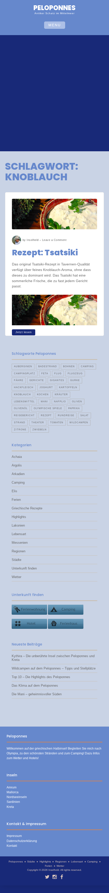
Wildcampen (78, 422)
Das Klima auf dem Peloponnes (35, 685)
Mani (44, 401)
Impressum (14, 836)
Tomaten (56, 422)
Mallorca (13, 792)
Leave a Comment (54, 239)
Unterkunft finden (24, 568)
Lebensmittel (24, 401)
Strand (19, 422)
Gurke (75, 380)
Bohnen (69, 366)
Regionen (18, 551)
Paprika (74, 408)
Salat (84, 415)
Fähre (18, 380)
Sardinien (13, 802)
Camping (87, 366)
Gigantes (57, 380)
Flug (58, 373)
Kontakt (12, 846)
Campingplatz (24, 373)
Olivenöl (21, 408)
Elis (14, 491)
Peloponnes (54, 7)
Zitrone (20, 429)
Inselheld (33, 239)
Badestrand (47, 366)
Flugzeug (75, 373)
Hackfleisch (23, 387)
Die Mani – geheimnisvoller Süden (37, 694)
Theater (37, 422)
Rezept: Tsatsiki (45, 252)
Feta (44, 373)
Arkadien (18, 474)
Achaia (17, 457)
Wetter (16, 577)
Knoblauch (22, 394)
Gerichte (36, 380)
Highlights (19, 517)
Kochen (43, 394)
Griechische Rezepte (27, 508)
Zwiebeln (39, 429)
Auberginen (23, 366)
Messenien (20, 542)
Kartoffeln (68, 387)
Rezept (46, 415)
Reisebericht (24, 415)
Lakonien (18, 525)
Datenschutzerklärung (22, 841)
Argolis (17, 465)
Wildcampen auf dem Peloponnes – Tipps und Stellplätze (54, 668)
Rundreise (66, 415)
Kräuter (61, 394)
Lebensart (19, 534)
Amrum (11, 787)
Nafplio (60, 401)
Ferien (16, 500)
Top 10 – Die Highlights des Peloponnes (41, 677)
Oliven (77, 401)
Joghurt (46, 387)
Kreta (10, 807)
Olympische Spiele (48, 408)
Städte (16, 560)
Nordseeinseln (17, 797)
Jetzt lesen (23, 332)
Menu (54, 25)
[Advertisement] (54, 94)
